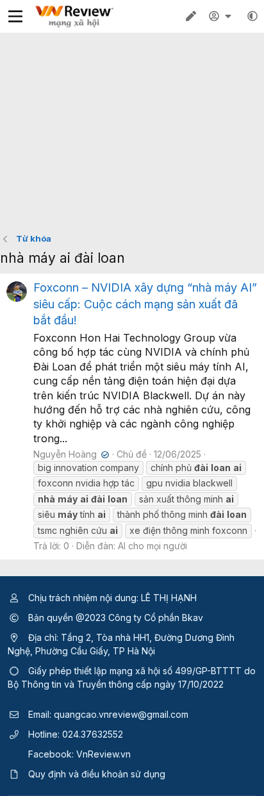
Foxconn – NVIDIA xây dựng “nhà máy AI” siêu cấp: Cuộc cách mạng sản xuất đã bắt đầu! (145, 303)
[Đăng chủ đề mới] (190, 16)
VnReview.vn (103, 754)
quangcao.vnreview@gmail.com (121, 714)
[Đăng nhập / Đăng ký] (221, 16)
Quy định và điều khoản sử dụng (96, 773)
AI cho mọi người (152, 545)
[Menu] (15, 16)
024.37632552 (92, 734)
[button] (252, 16)
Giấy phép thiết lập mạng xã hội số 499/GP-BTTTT (135, 670)
